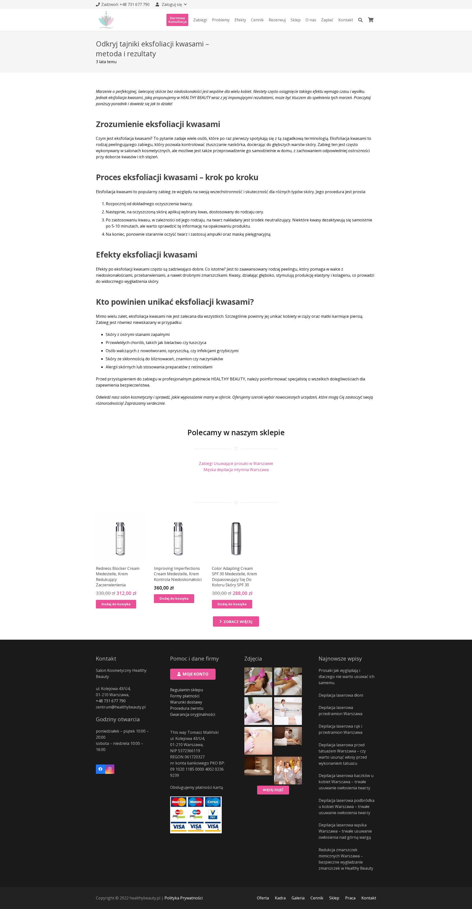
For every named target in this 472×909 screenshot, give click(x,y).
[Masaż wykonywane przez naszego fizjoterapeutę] (288, 741)
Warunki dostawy (186, 702)
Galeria (298, 898)
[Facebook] (100, 769)
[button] (171, 4)
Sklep (334, 898)
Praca (350, 898)
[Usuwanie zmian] (258, 741)
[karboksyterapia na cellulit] (288, 681)
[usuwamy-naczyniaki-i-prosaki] (288, 711)
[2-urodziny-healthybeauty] (288, 770)
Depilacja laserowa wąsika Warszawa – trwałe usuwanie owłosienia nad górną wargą (345, 831)
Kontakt (368, 898)
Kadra (280, 898)
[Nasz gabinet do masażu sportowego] (258, 770)
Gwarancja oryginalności (192, 714)
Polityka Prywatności (183, 898)
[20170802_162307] (258, 681)
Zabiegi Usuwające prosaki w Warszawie (236, 463)
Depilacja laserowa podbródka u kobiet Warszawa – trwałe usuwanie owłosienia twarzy (346, 806)
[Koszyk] (370, 20)
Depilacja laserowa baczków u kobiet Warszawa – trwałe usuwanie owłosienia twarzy (346, 782)
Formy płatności (184, 696)
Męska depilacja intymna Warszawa (236, 469)
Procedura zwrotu (186, 708)
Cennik (316, 898)
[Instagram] (110, 769)
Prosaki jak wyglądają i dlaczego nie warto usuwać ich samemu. (346, 676)
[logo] (106, 20)
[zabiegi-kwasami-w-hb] (258, 711)
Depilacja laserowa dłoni (341, 695)
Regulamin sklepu (186, 690)
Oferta (263, 898)
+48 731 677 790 (111, 701)
